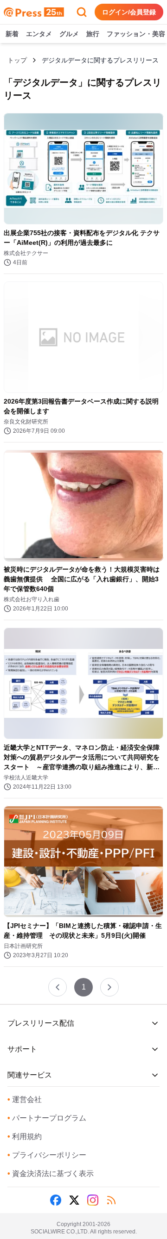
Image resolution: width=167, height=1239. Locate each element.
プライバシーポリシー (46, 1155)
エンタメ (39, 33)
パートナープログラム (46, 1118)
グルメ (69, 33)
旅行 (92, 33)
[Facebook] (55, 1200)
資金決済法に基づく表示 (50, 1173)
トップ (17, 60)
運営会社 (24, 1099)
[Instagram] (92, 1200)
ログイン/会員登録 (129, 12)
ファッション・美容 (136, 33)
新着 (12, 33)
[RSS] (111, 1200)
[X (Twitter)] (74, 1200)
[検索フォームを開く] (81, 12)
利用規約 (24, 1136)
